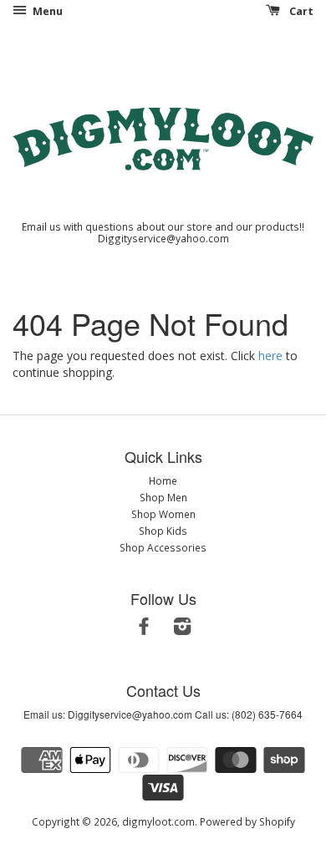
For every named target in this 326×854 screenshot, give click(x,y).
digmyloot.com (158, 821)
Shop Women (163, 514)
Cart (300, 11)
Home (163, 480)
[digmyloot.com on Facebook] (144, 629)
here (270, 355)
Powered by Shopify (247, 821)
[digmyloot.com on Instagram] (182, 629)
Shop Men (163, 497)
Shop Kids (163, 530)
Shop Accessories (163, 547)
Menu (46, 11)
